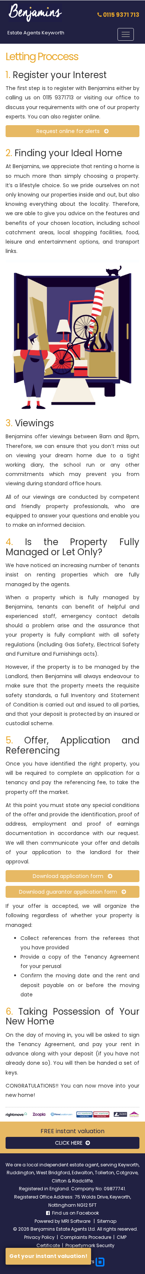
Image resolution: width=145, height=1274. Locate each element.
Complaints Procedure (85, 1237)
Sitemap (106, 1221)
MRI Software (76, 1221)
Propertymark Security (90, 1245)
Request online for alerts (70, 131)
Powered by (48, 1221)
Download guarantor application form (70, 892)
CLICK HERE (70, 1143)
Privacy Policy (39, 1237)
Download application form (70, 876)
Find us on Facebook (74, 1213)
